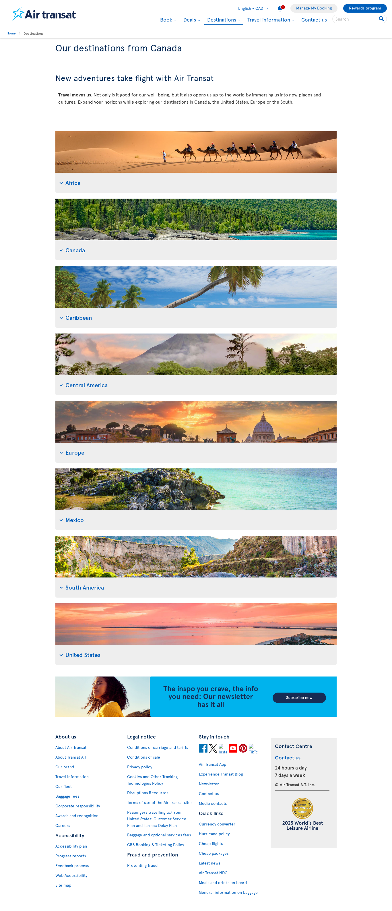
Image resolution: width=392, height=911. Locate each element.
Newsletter (209, 783)
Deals (189, 19)
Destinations (221, 20)
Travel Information (72, 776)
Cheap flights (211, 843)
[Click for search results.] (382, 19)
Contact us (314, 19)
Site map (63, 885)
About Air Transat (70, 747)
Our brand (64, 766)
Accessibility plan (71, 846)
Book (165, 19)
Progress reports (70, 855)
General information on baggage (228, 892)
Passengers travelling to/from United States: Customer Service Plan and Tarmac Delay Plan (156, 818)
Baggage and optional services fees (159, 835)
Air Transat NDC (213, 872)
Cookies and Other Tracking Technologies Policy (152, 780)
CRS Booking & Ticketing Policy (155, 844)
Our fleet (63, 786)
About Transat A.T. (71, 757)
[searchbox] (359, 19)
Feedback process (72, 865)
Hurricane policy (214, 833)
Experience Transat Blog (221, 774)
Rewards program (365, 8)
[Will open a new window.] (203, 749)
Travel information (268, 19)
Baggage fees (67, 796)
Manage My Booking (314, 8)
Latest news (209, 863)
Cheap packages (213, 853)
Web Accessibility (71, 875)
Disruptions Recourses (147, 792)
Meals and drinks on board (223, 882)
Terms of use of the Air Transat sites (159, 802)
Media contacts (213, 803)
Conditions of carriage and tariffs (157, 747)
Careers (62, 825)
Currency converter (217, 824)
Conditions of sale (143, 757)
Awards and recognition (76, 815)
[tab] (196, 162)
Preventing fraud (142, 865)
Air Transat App (212, 764)
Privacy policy (139, 766)
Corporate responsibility (77, 806)
